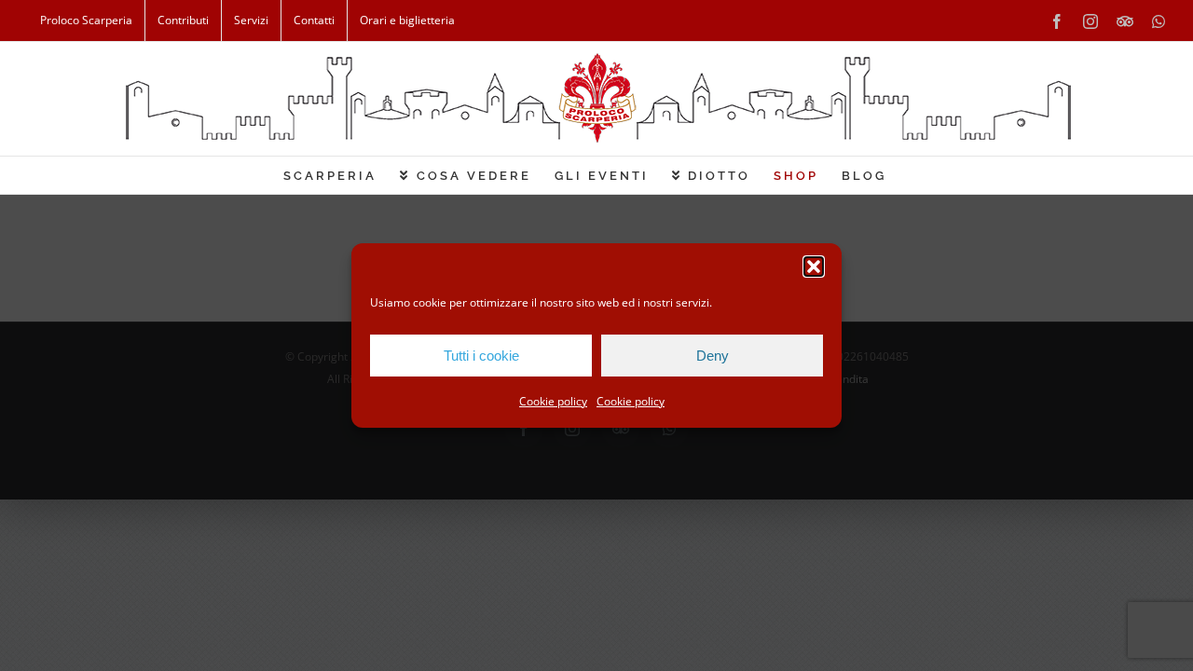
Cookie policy (553, 401)
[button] (813, 266)
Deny (712, 355)
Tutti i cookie (481, 355)
